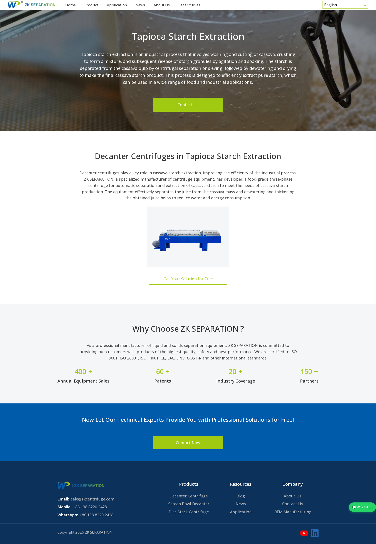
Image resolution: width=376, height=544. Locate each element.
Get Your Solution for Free (188, 278)
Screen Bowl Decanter (188, 503)
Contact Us (188, 104)
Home (70, 4)
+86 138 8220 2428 (90, 506)
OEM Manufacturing (292, 511)
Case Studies (189, 4)
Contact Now (188, 442)
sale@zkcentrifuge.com (92, 499)
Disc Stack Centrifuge (189, 511)
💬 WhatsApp (362, 507)
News (140, 4)
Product (91, 4)
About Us (162, 4)
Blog (241, 496)
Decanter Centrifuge (189, 496)
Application (117, 4)
